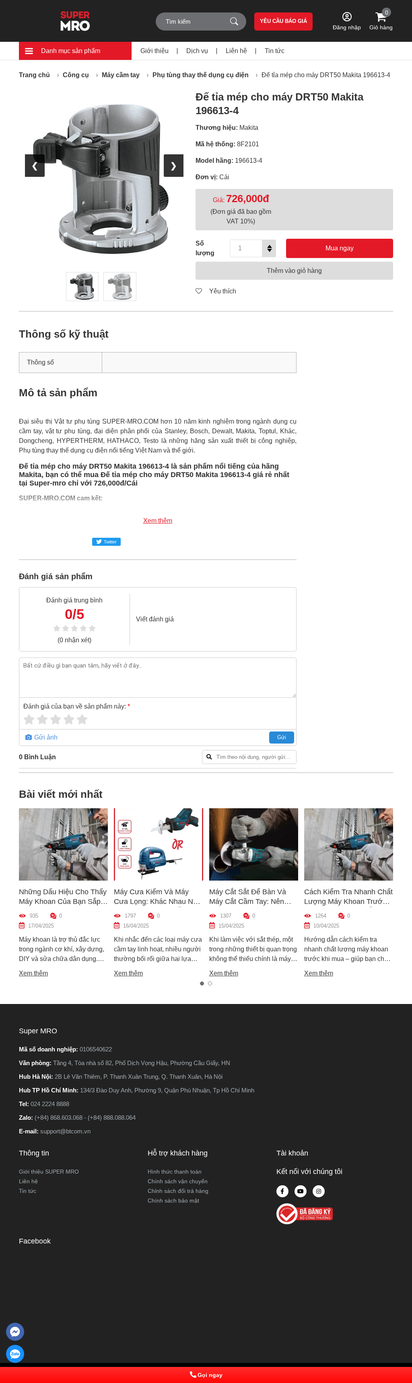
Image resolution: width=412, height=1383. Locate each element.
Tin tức (274, 50)
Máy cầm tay (121, 75)
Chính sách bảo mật (173, 1200)
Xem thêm (157, 520)
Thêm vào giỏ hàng (294, 270)
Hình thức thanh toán (175, 1171)
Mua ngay (339, 248)
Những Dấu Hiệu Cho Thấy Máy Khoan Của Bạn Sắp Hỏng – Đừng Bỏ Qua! (63, 901)
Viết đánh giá (155, 619)
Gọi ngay (210, 1375)
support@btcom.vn (65, 1131)
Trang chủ (34, 75)
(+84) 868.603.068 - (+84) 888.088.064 (85, 1117)
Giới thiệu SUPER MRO (49, 1171)
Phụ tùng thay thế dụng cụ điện (200, 75)
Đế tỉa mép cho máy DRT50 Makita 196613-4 (326, 75)
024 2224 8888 (50, 1103)
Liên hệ (236, 50)
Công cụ (76, 75)
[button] (202, 983)
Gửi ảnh (45, 737)
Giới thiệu (154, 50)
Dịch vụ (197, 50)
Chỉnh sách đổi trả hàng (178, 1191)
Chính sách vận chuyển (178, 1181)
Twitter (110, 541)
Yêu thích (222, 291)
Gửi (281, 737)
